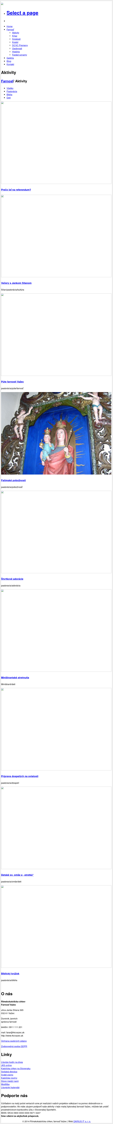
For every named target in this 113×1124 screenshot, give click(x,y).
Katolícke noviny (9, 1077)
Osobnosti (17, 48)
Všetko (10, 88)
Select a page (22, 12)
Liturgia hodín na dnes (12, 1062)
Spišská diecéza (9, 1071)
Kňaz (14, 35)
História (16, 51)
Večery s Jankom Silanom (16, 283)
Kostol (15, 42)
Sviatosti (16, 39)
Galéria (10, 58)
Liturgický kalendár (10, 1087)
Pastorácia (12, 91)
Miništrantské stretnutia (15, 677)
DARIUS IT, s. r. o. (82, 1121)
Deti (9, 97)
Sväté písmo (7, 1074)
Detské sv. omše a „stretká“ (17, 875)
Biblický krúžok (10, 973)
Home (10, 26)
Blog (9, 61)
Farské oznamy (19, 54)
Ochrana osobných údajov (14, 1041)
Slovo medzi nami (10, 1081)
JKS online (6, 1065)
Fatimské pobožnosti (13, 480)
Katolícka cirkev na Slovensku (15, 1068)
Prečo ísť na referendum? (16, 189)
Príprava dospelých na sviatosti (19, 776)
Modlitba (5, 1084)
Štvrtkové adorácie (12, 579)
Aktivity (15, 32)
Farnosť (10, 29)
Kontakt (10, 64)
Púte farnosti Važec (12, 381)
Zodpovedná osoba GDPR (14, 1046)
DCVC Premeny (20, 45)
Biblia (9, 94)
